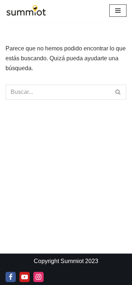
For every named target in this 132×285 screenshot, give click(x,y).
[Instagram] (38, 277)
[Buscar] (118, 92)
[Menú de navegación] (117, 10)
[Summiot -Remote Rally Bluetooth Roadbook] (26, 10)
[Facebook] (11, 277)
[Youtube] (24, 277)
